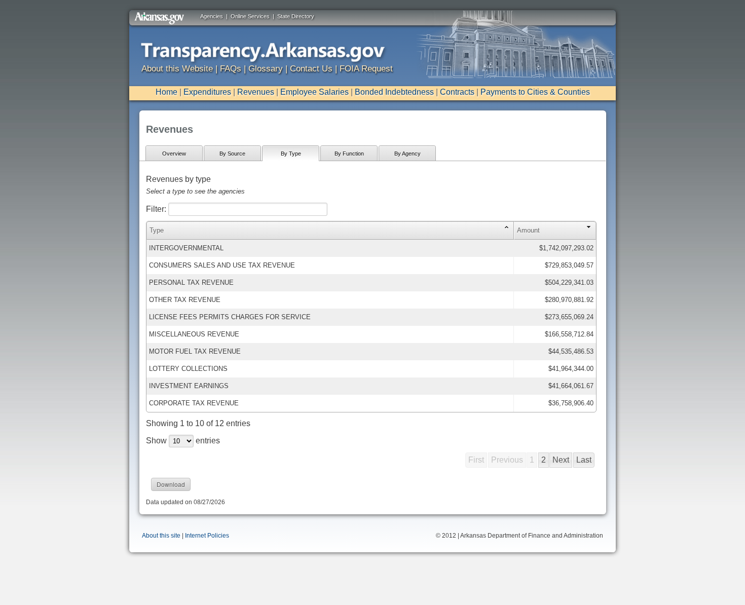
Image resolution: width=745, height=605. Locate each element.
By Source (232, 153)
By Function (349, 153)
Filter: (157, 209)
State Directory (295, 16)
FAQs (230, 68)
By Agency (407, 153)
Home (166, 92)
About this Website (177, 68)
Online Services (250, 16)
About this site (161, 535)
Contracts (457, 92)
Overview (174, 153)
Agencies (211, 16)
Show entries (183, 440)
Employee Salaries (314, 92)
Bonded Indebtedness (394, 92)
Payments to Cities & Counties (535, 92)
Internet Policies (207, 535)
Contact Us (311, 68)
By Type (291, 153)
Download (171, 484)
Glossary (265, 68)
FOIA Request (366, 68)
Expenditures (207, 92)
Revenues (255, 92)
